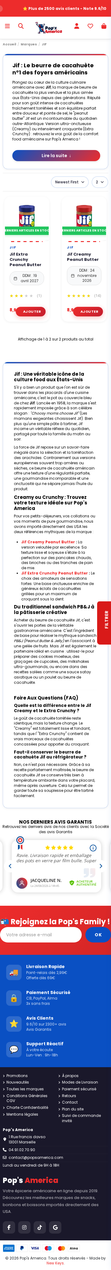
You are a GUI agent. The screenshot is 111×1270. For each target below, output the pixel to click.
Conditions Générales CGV (26, 1098)
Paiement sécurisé (79, 1089)
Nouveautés (17, 1082)
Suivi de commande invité (81, 1118)
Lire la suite (56, 155)
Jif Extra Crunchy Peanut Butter (25, 260)
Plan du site (73, 1109)
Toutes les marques (25, 1089)
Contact (70, 1102)
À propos (70, 1075)
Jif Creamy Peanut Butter (83, 257)
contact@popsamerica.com (36, 1157)
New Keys (55, 1263)
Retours (69, 1095)
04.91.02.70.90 (22, 1149)
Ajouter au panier (31, 311)
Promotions (17, 1075)
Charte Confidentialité (27, 1107)
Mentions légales (22, 1114)
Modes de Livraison (80, 1082)
